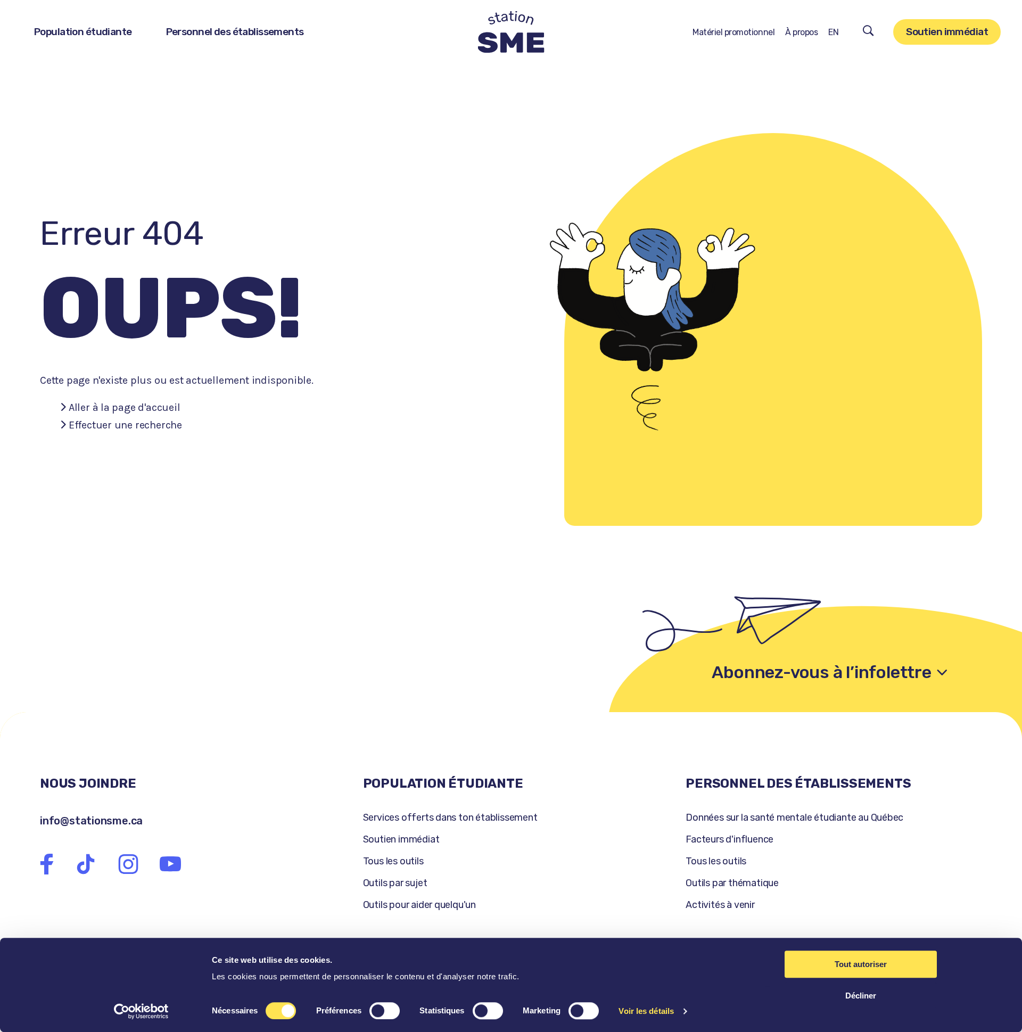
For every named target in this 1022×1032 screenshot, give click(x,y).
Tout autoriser (861, 964)
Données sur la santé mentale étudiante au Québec (794, 817)
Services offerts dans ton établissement (450, 817)
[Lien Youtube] (170, 864)
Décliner (860, 995)
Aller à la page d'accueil (124, 407)
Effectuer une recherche (125, 425)
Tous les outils (393, 861)
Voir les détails (646, 1011)
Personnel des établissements (235, 32)
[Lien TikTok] (85, 864)
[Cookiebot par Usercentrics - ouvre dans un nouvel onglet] (141, 1011)
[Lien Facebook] (47, 864)
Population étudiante (83, 32)
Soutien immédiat (947, 32)
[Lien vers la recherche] (868, 32)
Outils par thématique (732, 883)
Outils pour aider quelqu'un (419, 905)
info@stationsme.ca (91, 820)
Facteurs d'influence (729, 839)
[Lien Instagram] (128, 864)
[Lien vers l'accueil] (511, 32)
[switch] (384, 1010)
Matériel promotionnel (733, 32)
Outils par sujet (395, 883)
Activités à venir (720, 905)
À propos (801, 32)
